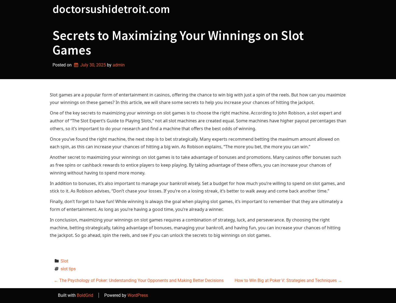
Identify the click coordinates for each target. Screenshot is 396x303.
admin (119, 65)
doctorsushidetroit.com (111, 9)
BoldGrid (85, 295)
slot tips (68, 268)
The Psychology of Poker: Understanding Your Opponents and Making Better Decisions (139, 280)
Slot (64, 261)
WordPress (137, 295)
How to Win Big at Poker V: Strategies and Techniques (288, 280)
